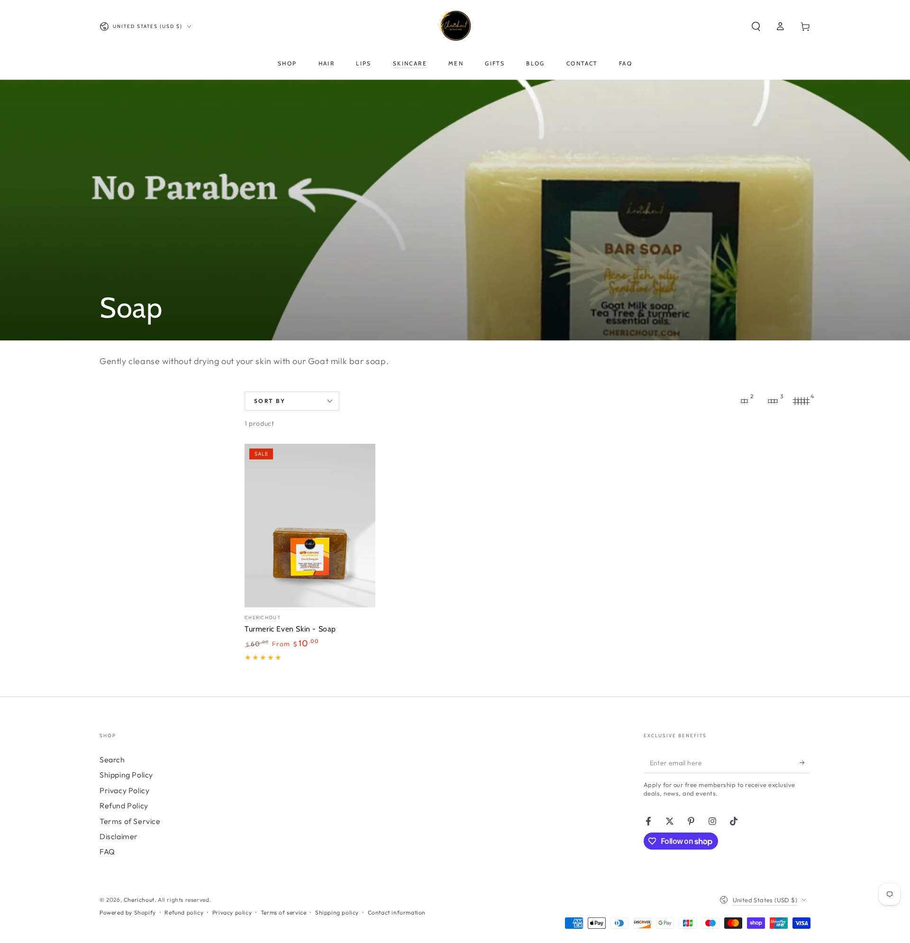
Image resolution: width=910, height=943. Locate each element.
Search (112, 759)
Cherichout (139, 899)
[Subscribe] (805, 762)
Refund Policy (124, 805)
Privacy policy (232, 912)
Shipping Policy (126, 774)
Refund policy (183, 912)
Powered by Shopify (128, 912)
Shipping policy (337, 912)
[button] (756, 26)
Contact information (397, 912)
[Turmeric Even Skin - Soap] (310, 525)
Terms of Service (130, 821)
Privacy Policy (124, 790)
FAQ (107, 851)
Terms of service (284, 912)
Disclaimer (119, 836)
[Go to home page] (455, 26)
